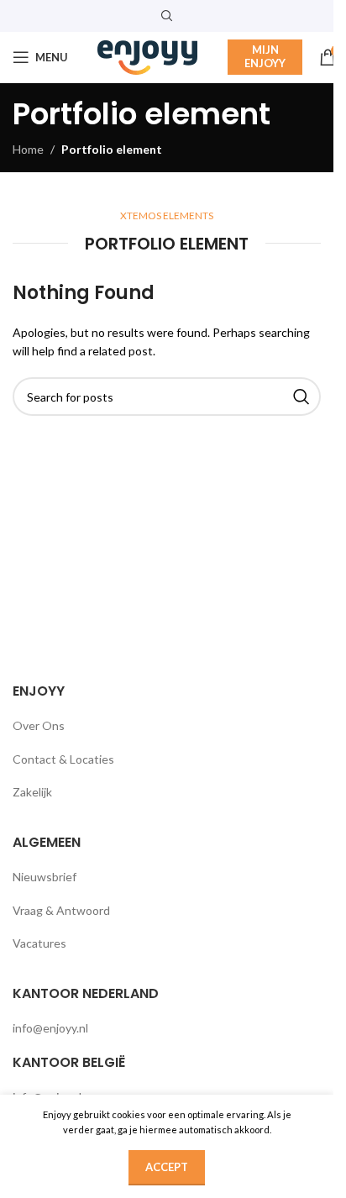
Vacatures (39, 943)
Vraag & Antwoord (61, 910)
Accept (166, 1167)
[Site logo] (148, 56)
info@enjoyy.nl (50, 1028)
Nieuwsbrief (44, 877)
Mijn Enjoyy (265, 56)
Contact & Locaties (63, 759)
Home (28, 149)
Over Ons (39, 725)
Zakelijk (32, 792)
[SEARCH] (301, 396)
